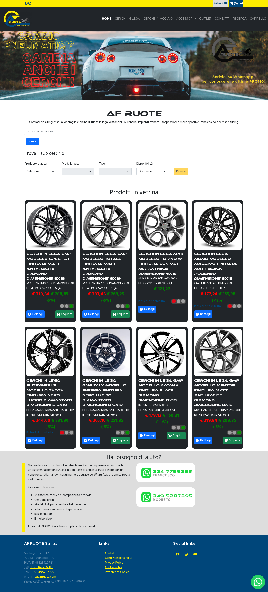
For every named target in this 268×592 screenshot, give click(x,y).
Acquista (66, 314)
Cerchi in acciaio (158, 18)
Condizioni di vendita (118, 558)
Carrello (258, 18)
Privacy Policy (114, 562)
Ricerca (240, 18)
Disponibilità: (144, 163)
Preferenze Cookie (117, 572)
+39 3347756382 (41, 567)
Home (107, 19)
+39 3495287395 (42, 572)
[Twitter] (186, 554)
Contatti (222, 18)
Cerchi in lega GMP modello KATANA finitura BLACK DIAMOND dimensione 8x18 (160, 390)
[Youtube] (195, 554)
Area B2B (220, 3)
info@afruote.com (43, 576)
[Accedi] (241, 3)
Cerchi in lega (127, 18)
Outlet (205, 18)
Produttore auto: (36, 163)
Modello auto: (71, 163)
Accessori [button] (185, 18)
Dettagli (37, 314)
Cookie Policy (113, 567)
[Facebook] (177, 554)
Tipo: (102, 163)
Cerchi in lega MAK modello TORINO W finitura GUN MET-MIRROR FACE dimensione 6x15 (161, 263)
